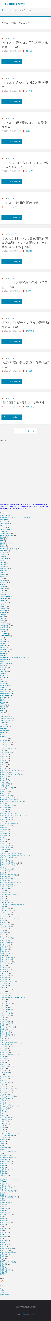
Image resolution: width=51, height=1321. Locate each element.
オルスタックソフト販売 (8, 823)
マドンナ (3, 1068)
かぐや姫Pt (3, 829)
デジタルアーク (5, 954)
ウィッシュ (3, 794)
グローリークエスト (6, 857)
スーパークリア (5, 902)
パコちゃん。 (4, 979)
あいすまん (3, 740)
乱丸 (1, 1145)
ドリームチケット (6, 962)
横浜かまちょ (4, 1209)
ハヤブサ (3, 1001)
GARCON (3, 588)
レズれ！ (3, 1124)
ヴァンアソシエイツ (6, 788)
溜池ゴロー (3, 1213)
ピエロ (2, 1011)
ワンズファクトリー (6, 1135)
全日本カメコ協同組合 (7, 1151)
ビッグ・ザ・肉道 (6, 1013)
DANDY (2, 565)
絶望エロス (3, 1254)
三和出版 (3, 1141)
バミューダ (3, 993)
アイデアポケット (6, 742)
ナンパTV (3, 971)
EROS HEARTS (4, 569)
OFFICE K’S (3, 671)
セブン (2, 920)
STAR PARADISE (5, 695)
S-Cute (2, 681)
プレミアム (3, 1049)
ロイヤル (3, 1130)
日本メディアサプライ (7, 1191)
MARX (2, 644)
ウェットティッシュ (6, 798)
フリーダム (3, 1039)
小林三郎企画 (4, 1175)
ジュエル (3, 898)
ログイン (3, 1288)
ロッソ (2, 1132)
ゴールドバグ (4, 871)
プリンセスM (4, 1045)
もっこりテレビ (5, 1092)
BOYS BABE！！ (5, 543)
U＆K (1, 713)
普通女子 (3, 1195)
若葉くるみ (30, 406)
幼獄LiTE (3, 1181)
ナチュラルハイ (5, 964)
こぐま (2, 873)
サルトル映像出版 (6, 885)
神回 (1, 1234)
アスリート (3, 756)
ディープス (3, 950)
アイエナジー (4, 738)
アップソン (3, 764)
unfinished (3, 715)
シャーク (3, 891)
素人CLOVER (4, 1244)
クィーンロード (5, 845)
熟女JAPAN (3, 1220)
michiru (2, 653)
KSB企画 (3, 630)
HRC (1, 604)
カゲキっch (4, 831)
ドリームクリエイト (6, 958)
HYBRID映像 (4, 608)
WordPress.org (5, 1294)
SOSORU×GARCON (6, 693)
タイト (2, 930)
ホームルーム (4, 1053)
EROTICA (3, 570)
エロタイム (3, 809)
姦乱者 (2, 1171)
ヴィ (1, 790)
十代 (1, 1153)
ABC (1, 525)
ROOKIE (2, 677)
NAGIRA (2, 665)
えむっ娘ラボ (4, 808)
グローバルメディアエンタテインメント (13, 855)
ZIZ (1, 734)
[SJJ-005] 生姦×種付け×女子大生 (23, 402)
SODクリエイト (5, 691)
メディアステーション (7, 1088)
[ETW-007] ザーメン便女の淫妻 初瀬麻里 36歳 (25, 324)
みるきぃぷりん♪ (5, 1076)
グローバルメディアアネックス (10, 853)
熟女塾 (2, 1224)
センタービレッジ (6, 924)
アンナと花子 (4, 780)
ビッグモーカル (5, 1015)
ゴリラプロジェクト (6, 879)
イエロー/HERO (5, 784)
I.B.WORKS (3, 610)
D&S (1, 561)
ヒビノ (2, 1019)
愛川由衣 (29, 371)
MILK (1, 655)
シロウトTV (4, 900)
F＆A (1, 572)
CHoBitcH (3, 553)
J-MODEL (3, 614)
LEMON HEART (5, 636)
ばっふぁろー (4, 985)
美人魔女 (3, 1256)
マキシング (3, 1060)
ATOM (2, 531)
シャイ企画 (3, 893)
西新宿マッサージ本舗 (7, 1262)
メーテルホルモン (6, 1082)
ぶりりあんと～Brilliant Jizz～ (10, 1043)
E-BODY (2, 567)
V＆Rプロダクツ (5, 721)
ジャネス (3, 896)
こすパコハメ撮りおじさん (9, 875)
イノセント (3, 786)
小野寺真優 (30, 331)
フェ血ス (3, 1029)
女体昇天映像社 (5, 1169)
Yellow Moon (4, 731)
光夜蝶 (2, 1149)
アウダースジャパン (6, 748)
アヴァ (2, 746)
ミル (1, 1074)
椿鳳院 (2, 1205)
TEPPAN (2, 707)
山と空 (2, 1177)
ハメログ (3, 999)
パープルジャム (5, 976)
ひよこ (2, 1025)
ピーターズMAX (5, 1009)
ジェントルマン (5, 887)
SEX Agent (3, 683)
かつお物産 (3, 833)
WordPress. (33, 1314)
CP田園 (2, 557)
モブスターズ (4, 1094)
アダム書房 (3, 760)
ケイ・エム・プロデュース (9, 863)
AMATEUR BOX (5, 529)
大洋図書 (3, 1165)
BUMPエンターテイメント (8, 549)
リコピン (3, 1116)
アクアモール (4, 754)
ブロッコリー (4, 1051)
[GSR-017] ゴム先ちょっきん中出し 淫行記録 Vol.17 (24, 165)
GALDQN (3, 586)
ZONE (2, 736)
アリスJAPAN (4, 772)
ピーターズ (3, 1007)
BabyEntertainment (6, 535)
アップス (3, 762)
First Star (3, 582)
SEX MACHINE (4, 685)
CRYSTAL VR (4, 559)
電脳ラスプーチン (6, 1270)
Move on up (4, 659)
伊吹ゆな (29, 51)
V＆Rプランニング (6, 719)
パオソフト (3, 977)
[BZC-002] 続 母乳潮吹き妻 (19, 203)
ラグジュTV (4, 1102)
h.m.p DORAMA (5, 596)
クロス (2, 859)
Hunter (2, 606)
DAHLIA (2, 563)
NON (1, 669)
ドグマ (2, 956)
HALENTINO (4, 598)
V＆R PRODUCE (5, 717)
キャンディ (3, 843)
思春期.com (4, 1185)
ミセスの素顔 (4, 1072)
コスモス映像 (4, 877)
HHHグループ (4, 602)
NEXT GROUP (4, 667)
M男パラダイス (5, 663)
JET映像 (2, 616)
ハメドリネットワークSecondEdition (12, 997)
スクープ (3, 906)
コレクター (3, 881)
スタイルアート (5, 908)
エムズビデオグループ (7, 806)
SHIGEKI (2, 687)
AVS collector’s (5, 533)
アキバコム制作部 (6, 752)
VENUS (2, 723)
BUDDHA (3, 547)
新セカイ (3, 1189)
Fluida (24, 1314)
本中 (1, 1201)
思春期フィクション (6, 1187)
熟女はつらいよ (5, 1222)
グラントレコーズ (6, 847)
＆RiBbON (3, 515)
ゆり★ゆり (3, 1100)
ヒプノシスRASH (5, 1021)
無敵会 (2, 1218)
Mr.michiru (3, 661)
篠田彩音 (29, 251)
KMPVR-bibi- (4, 628)
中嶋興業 (3, 1143)
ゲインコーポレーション (8, 865)
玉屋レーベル (4, 1228)
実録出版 (3, 1173)
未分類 (2, 1199)
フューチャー (4, 1031)
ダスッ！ (3, 934)
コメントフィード (6, 1292)
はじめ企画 (3, 983)
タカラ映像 (3, 932)
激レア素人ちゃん (6, 1215)
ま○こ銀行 (3, 1058)
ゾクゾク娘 (3, 928)
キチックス (3, 839)
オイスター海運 (5, 817)
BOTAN (2, 541)
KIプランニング (10, 38)
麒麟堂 (2, 1274)
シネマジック (4, 889)
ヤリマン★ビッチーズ (7, 1096)
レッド (2, 1126)
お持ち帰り (3, 827)
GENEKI (2, 590)
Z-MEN (2, 732)
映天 (1, 1193)
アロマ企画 (3, 776)
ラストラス (3, 1104)
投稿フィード (4, 1290)
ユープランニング (6, 1098)
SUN (1, 699)
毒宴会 (2, 1211)
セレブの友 (3, 922)
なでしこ (3, 966)
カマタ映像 (3, 835)
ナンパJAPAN (4, 970)
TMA (1, 709)
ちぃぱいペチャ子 (6, 938)
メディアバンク (5, 1090)
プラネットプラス (6, 1035)
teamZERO (3, 705)
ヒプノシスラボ (5, 1023)
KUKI (1, 632)
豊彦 (1, 1266)
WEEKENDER (4, 727)
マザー (2, 1062)
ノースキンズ (4, 973)
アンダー (3, 778)
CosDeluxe (3, 555)
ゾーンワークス (5, 926)
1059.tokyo (4, 519)
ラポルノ (3, 1112)
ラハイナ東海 (4, 1108)
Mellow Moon (4, 650)
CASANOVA (4, 551)
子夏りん (29, 131)
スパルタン (3, 916)
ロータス (3, 1128)
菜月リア (29, 91)
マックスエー (4, 1064)
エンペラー (3, 811)
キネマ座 (3, 841)
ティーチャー (4, 948)
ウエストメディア (6, 796)
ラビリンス (3, 1110)
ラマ (1, 1114)
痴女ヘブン (3, 1232)
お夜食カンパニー (6, 825)
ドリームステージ (6, 960)
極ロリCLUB (4, 1207)
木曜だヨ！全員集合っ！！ (9, 1197)
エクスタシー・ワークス (8, 800)
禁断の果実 (3, 1236)
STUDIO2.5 (3, 697)
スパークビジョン (6, 914)
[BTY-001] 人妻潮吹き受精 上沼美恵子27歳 (24, 284)
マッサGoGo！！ (6, 1066)
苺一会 (2, 1258)
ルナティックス (5, 1118)
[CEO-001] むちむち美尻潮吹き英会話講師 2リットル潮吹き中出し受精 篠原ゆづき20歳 (24, 242)
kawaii (2, 620)
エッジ (2, 804)
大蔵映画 (3, 1167)
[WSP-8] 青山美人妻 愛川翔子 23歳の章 (25, 364)
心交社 (2, 1183)
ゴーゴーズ (3, 867)
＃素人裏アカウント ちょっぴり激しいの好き (15, 517)
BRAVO (2, 545)
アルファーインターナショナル (10, 774)
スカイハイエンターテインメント (11, 904)
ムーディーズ (4, 1078)
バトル (2, 987)
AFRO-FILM (3, 527)
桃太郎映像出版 (5, 1203)
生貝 (1, 1230)
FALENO (2, 574)
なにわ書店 (3, 968)
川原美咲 (29, 291)
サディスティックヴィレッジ (9, 883)
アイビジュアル (5, 744)
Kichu (2, 622)
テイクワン (3, 952)
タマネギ (3, 936)
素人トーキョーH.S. (6, 1248)
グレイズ (3, 851)
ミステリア (3, 1070)
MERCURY (3, 652)
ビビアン (3, 1017)
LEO (1, 638)
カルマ (2, 837)
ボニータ (3, 1056)
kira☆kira (3, 624)
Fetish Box (3, 580)
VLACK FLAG (4, 725)
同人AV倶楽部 (4, 1155)
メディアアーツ (5, 1086)
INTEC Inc (3, 612)
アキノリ (3, 750)
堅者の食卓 (3, 1159)
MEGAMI (3, 647)
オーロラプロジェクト (7, 814)
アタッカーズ (4, 758)
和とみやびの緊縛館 (6, 1157)
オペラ (2, 821)
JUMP (1, 618)
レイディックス (5, 1120)
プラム (2, 1037)
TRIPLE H (3, 711)
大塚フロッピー (5, 1163)
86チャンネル (4, 523)
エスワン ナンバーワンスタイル (10, 802)
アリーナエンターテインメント (10, 770)
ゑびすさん (3, 1139)
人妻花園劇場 (4, 1147)
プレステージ (4, 1047)
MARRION (3, 642)
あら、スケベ (4, 768)
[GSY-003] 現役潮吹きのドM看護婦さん (24, 125)
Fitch (1, 584)
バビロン (3, 991)
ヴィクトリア (4, 792)
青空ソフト (3, 1272)
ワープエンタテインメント (9, 1133)
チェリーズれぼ (5, 942)
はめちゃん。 (4, 995)
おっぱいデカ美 (5, 819)
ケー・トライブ (5, 861)
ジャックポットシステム (8, 894)
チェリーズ (3, 940)
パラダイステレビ (6, 1003)
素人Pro (2, 1246)
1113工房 (3, 521)
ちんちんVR (4, 946)
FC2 (1, 578)
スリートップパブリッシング (9, 918)
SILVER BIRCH (4, 689)
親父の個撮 (3, 1264)
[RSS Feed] (2, 1281)
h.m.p (2, 594)
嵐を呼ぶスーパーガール (8, 1179)
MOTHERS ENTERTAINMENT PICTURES (13, 657)
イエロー (3, 782)
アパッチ (3, 766)
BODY (2, 539)
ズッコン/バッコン (6, 910)
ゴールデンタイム (6, 869)
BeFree (2, 537)
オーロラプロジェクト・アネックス (12, 815)
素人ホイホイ (4, 1250)
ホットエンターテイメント (9, 1055)
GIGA (1, 592)
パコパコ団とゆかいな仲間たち (10, 981)
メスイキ (3, 1084)
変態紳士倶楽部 (5, 1161)
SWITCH (2, 701)
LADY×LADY (4, 634)
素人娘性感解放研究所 (7, 1252)
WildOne (3, 729)
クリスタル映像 (5, 849)
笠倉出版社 (3, 1240)
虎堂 (1, 1260)
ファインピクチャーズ (7, 1027)
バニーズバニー (5, 989)
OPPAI (2, 673)
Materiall (3, 646)
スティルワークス (6, 912)
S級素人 (2, 703)
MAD (1, 640)
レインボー (3, 1122)
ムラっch (3, 1080)
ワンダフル (3, 1138)
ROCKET (2, 675)
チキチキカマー (5, 944)
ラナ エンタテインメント (8, 1106)
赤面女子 (3, 1268)
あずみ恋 (29, 171)
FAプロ (2, 576)
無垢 (1, 1216)
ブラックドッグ (5, 1033)
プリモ (2, 1041)
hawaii (2, 600)
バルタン (3, 1005)
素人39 (2, 1242)
